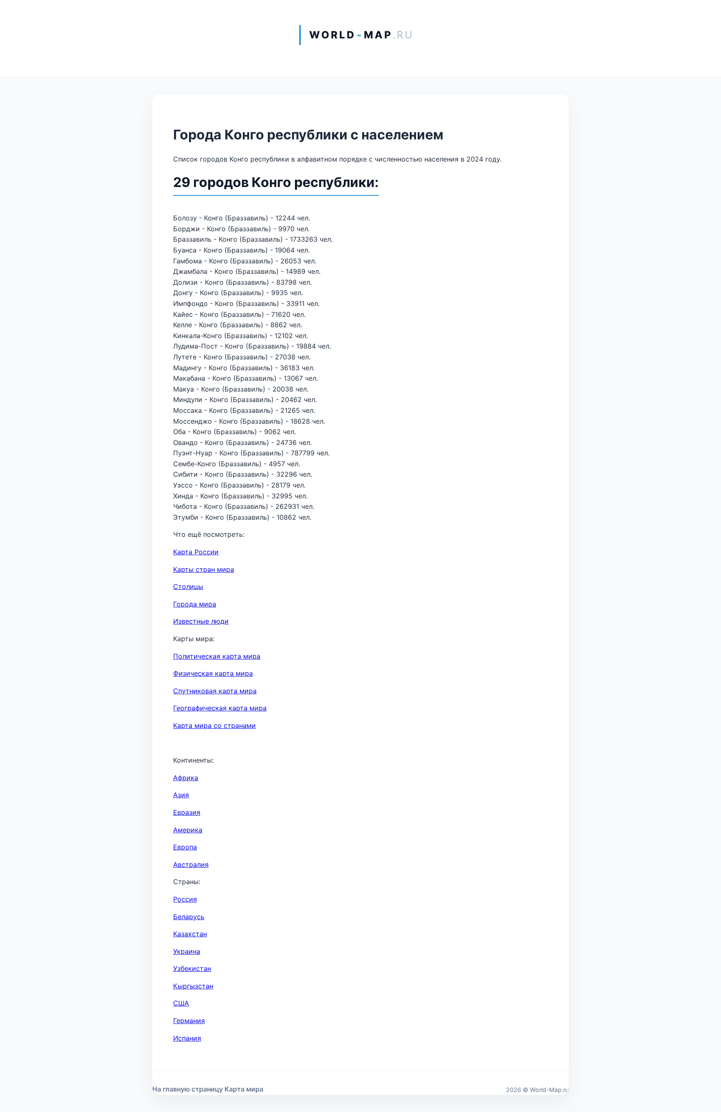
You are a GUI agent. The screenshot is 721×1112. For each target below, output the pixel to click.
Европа (185, 847)
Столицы (188, 586)
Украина (186, 951)
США (181, 1003)
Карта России (196, 552)
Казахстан (190, 934)
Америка (187, 830)
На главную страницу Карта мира (207, 1089)
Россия (185, 899)
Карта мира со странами (214, 725)
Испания (187, 1038)
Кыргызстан (193, 986)
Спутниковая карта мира (215, 691)
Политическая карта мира (216, 656)
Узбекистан (192, 968)
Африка (185, 777)
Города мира (194, 604)
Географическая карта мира (220, 708)
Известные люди (201, 621)
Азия (181, 795)
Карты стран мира (203, 569)
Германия (189, 1020)
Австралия (191, 864)
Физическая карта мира (213, 673)
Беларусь (188, 916)
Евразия (186, 812)
